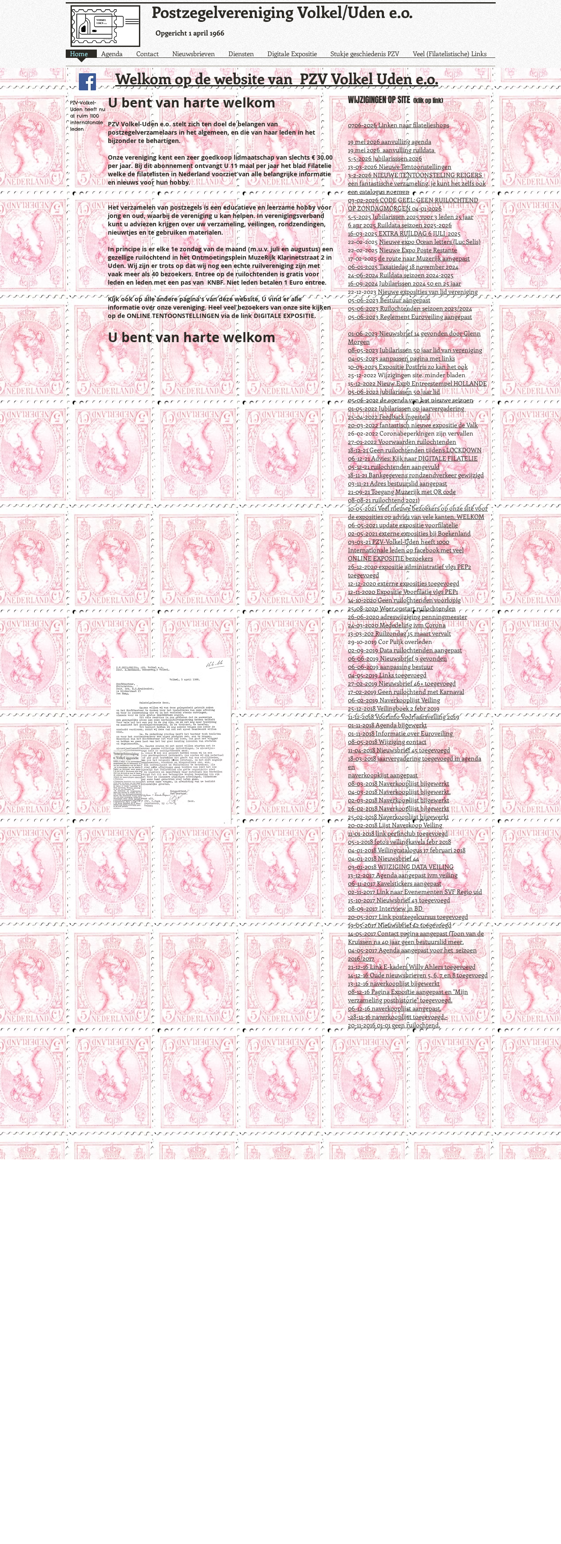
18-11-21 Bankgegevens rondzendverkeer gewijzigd (416, 475)
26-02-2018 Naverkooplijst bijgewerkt (398, 808)
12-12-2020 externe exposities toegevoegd (403, 583)
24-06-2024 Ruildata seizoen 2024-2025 (401, 275)
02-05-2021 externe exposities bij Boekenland (409, 533)
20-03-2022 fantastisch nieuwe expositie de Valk (413, 425)
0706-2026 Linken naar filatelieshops (398, 125)
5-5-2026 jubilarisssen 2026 (385, 158)
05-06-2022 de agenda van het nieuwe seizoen (410, 400)
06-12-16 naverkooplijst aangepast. (394, 1008)
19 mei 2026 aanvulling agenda (389, 141)
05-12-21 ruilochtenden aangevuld (394, 466)
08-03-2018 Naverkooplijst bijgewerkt (398, 783)
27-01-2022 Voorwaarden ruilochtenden (402, 441)
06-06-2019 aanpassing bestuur (390, 666)
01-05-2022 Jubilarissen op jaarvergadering (406, 408)
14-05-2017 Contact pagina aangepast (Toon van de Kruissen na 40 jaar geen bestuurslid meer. (416, 937)
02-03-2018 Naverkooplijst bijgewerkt (398, 800)
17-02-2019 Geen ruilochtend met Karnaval (406, 691)
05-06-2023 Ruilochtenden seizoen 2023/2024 (410, 308)
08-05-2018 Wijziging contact (387, 741)
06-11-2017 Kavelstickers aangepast (394, 883)
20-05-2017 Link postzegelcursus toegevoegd (408, 916)
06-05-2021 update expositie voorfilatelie (403, 525)
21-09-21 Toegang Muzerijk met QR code (402, 491)
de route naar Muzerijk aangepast (424, 258)
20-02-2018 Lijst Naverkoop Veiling (396, 825)
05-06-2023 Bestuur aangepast (389, 300)
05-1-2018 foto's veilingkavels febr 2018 (399, 841)
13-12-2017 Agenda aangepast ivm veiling (403, 875)
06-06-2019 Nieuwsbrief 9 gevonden (397, 658)
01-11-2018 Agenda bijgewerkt (387, 725)
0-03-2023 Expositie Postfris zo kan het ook (409, 366)
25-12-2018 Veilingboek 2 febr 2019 (394, 708)
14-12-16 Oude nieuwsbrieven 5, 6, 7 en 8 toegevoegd (418, 975)
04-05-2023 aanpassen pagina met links (401, 358)
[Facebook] (87, 81)
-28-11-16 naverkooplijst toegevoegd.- (397, 1016)
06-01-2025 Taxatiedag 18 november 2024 (403, 266)
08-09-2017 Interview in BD (386, 908)
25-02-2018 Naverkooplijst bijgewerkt (398, 816)
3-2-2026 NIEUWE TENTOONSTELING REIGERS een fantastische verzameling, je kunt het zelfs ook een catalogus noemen (417, 183)
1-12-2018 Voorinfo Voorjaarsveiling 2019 (404, 716)
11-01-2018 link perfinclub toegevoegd (398, 833)
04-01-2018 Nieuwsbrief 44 (383, 858)
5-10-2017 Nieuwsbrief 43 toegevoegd (400, 900)
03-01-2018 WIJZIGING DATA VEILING (401, 866)
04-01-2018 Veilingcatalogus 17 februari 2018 (406, 850)
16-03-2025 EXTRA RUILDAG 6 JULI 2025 (404, 233)
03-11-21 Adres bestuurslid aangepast (397, 483)
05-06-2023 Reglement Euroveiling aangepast (410, 316)
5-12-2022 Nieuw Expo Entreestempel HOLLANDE (418, 383)
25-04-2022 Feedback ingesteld (389, 416)
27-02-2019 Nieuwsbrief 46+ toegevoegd (402, 683)
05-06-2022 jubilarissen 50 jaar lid (394, 391)
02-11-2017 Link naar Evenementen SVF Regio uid (415, 891)
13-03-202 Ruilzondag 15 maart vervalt (399, 633)
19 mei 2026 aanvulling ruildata (392, 150)
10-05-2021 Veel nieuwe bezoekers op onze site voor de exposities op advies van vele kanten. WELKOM (418, 512)
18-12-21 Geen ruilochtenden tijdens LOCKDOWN (415, 450)
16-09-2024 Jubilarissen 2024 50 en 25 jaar (404, 283)
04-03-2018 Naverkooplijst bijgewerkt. (399, 791)
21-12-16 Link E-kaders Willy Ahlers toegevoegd (412, 966)
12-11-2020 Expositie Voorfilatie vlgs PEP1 (403, 591)
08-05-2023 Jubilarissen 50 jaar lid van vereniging (415, 350)
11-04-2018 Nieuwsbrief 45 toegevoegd (399, 750)
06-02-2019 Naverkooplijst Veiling (394, 700)
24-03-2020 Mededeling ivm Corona (397, 625)
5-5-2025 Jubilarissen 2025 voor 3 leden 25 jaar (410, 216)
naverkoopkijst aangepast (383, 775)
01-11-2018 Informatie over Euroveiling (401, 733)
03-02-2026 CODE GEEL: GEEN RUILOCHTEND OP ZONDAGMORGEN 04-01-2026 (413, 204)
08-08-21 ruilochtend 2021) (383, 500)
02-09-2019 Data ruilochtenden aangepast (405, 650)
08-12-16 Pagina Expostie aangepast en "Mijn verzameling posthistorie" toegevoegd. (408, 995)
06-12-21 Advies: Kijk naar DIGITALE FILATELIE (413, 458)
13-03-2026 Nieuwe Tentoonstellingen (399, 166)
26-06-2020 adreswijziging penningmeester (407, 616)
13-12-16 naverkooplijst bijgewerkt (394, 983)
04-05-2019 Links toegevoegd (387, 675)
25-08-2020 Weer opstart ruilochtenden (402, 608)
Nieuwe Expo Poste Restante (418, 250)
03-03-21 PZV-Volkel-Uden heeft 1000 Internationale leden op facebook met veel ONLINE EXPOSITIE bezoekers (406, 549)
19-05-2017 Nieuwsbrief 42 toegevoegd (399, 925)
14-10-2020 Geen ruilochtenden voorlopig (404, 600)
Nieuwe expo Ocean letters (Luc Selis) (429, 241)
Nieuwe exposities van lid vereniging (428, 291)
